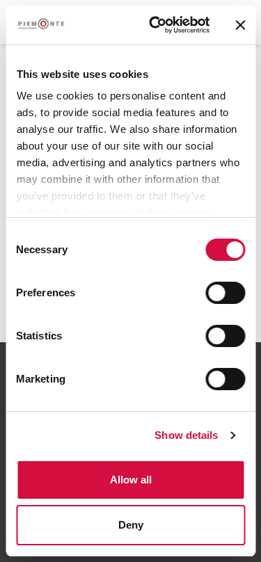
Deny (130, 525)
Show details (186, 435)
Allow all (131, 479)
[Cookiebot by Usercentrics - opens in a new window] (155, 25)
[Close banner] (240, 25)
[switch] (225, 293)
